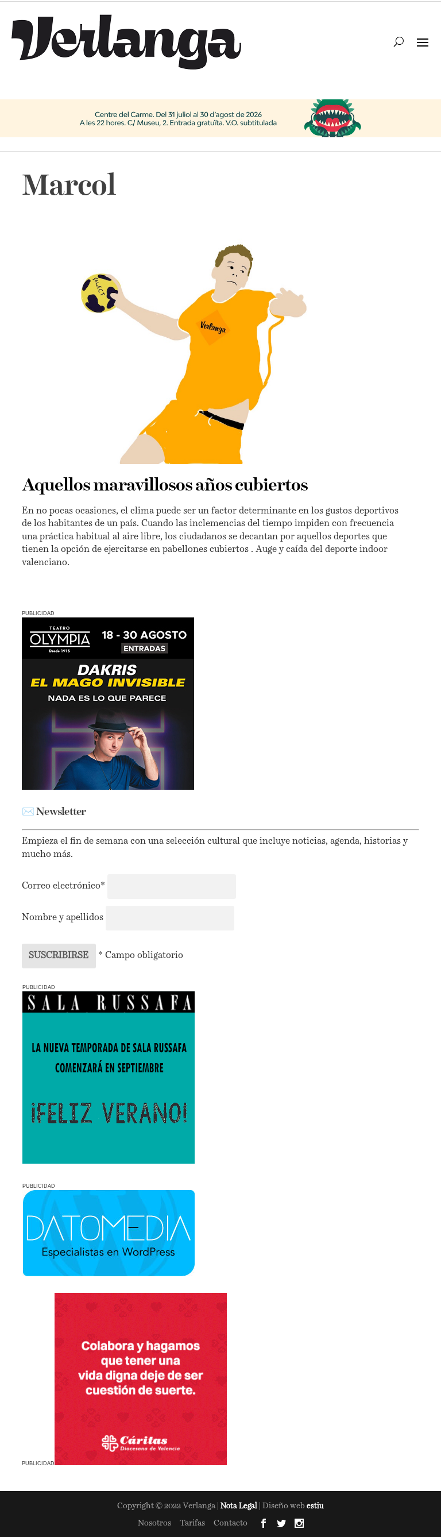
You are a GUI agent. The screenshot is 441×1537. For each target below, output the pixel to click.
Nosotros (154, 1523)
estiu (315, 1506)
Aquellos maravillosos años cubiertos (165, 486)
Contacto (230, 1523)
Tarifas (192, 1523)
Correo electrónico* (64, 886)
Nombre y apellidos (62, 917)
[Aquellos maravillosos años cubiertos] (213, 348)
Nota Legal (239, 1506)
